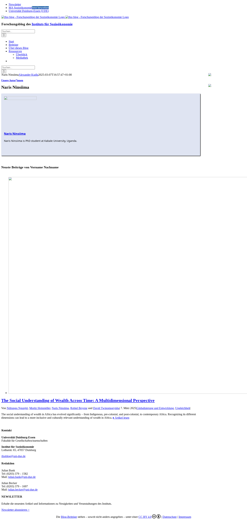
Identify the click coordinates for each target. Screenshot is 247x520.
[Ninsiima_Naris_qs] (20, 98)
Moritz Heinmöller (39, 408)
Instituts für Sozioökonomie (52, 24)
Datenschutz (170, 516)
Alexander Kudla (28, 74)
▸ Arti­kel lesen (121, 417)
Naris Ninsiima (60, 408)
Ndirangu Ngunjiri (17, 408)
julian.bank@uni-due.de (22, 476)
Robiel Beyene (78, 408)
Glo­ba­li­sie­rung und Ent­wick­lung (155, 408)
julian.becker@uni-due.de (23, 489)
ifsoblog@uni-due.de (13, 456)
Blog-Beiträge (69, 516)
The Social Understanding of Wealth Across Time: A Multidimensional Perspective (78, 400)
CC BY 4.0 (145, 516)
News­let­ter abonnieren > (15, 509)
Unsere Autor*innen (12, 80)
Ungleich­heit (182, 408)
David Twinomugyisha (106, 408)
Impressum (185, 516)
